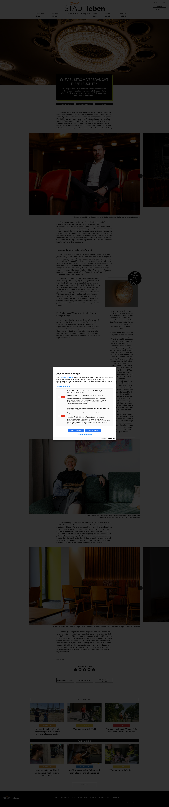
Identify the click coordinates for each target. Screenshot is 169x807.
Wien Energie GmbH (67, 377)
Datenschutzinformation (63, 386)
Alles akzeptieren (75, 430)
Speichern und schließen (84, 434)
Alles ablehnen (93, 430)
